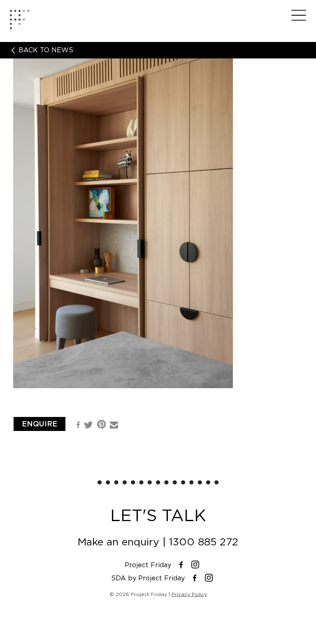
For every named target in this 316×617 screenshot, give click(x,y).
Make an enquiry (118, 542)
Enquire (39, 423)
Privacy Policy (189, 594)
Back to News (44, 50)
